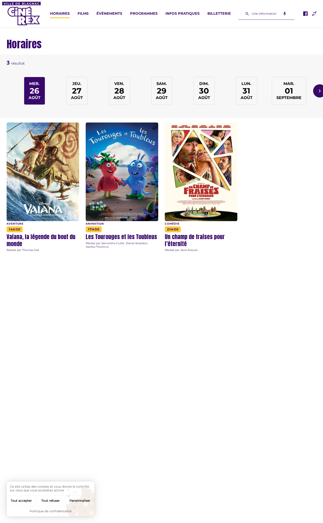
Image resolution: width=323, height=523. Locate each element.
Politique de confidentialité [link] (50, 511)
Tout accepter (21, 501)
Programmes (144, 13)
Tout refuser (50, 501)
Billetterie (219, 13)
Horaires (60, 13)
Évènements (109, 13)
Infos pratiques (182, 13)
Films (83, 13)
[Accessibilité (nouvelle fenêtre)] (314, 13)
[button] (43, 240)
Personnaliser (79, 501)
